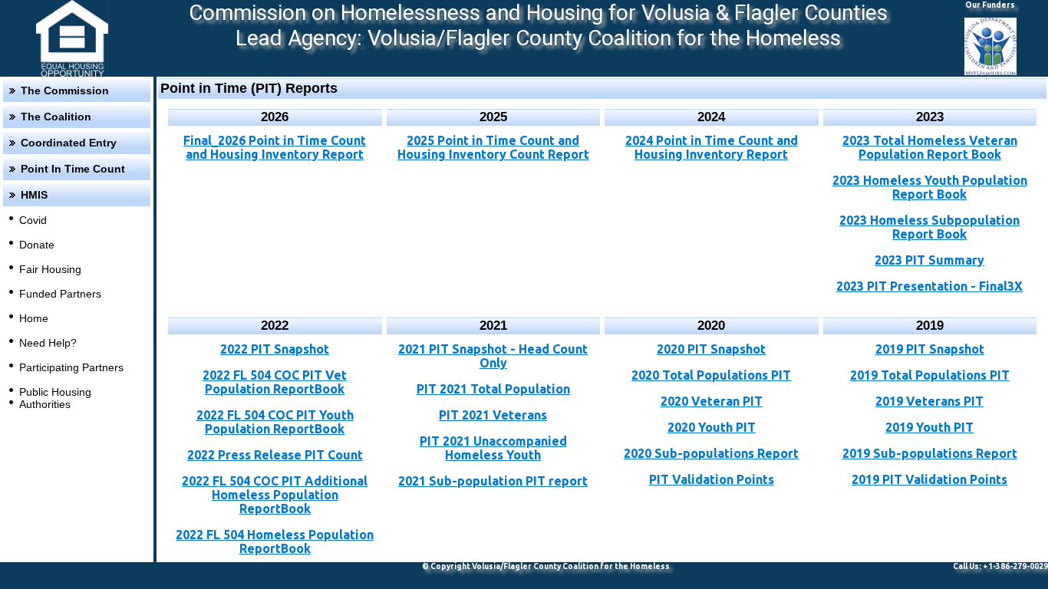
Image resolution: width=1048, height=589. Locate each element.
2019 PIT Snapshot (929, 349)
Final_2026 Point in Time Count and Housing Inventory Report (274, 147)
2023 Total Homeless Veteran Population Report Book (929, 147)
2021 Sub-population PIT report (493, 481)
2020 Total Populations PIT (711, 375)
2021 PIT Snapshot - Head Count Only (493, 356)
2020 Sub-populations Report (711, 453)
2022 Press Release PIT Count (275, 455)
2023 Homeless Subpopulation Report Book (929, 227)
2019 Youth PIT (929, 427)
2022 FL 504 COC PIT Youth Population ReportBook (275, 422)
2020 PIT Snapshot (711, 349)
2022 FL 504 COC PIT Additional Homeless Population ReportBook (274, 494)
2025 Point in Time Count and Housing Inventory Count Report (493, 147)
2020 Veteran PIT (712, 401)
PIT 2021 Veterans (493, 415)
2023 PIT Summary (929, 260)
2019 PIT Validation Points (929, 479)
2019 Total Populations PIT (930, 375)
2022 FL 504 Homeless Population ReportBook (275, 541)
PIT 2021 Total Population (493, 389)
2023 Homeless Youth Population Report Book (929, 187)
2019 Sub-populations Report (929, 453)
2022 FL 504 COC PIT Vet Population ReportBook (275, 382)
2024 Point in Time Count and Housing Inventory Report (711, 147)
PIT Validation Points (711, 479)
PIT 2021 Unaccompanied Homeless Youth (493, 448)
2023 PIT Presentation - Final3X (929, 286)
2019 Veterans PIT (929, 401)
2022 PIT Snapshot (274, 349)
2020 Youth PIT (711, 427)
